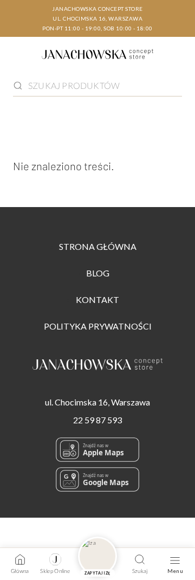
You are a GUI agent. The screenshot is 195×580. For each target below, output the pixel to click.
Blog (97, 273)
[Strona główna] (97, 56)
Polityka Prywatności (98, 326)
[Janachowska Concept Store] (97, 366)
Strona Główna (97, 246)
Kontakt (97, 299)
